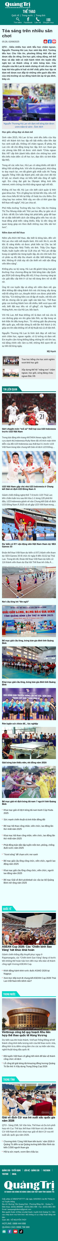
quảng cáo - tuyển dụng (11, 1170)
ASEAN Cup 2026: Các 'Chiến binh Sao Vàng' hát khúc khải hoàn (27, 948)
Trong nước (27, 15)
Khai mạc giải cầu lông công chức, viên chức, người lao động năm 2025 (29, 871)
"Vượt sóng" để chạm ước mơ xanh (21, 854)
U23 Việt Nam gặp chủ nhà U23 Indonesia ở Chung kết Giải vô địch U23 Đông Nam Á (27, 487)
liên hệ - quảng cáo (31, 1170)
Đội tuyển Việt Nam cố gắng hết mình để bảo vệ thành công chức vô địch (29, 1057)
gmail (14, 1173)
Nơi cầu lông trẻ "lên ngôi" (15, 601)
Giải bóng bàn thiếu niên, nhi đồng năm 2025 (24, 762)
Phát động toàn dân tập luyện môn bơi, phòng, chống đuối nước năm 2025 (29, 846)
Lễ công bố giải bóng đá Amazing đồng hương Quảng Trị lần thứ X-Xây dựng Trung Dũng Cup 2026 (29, 1064)
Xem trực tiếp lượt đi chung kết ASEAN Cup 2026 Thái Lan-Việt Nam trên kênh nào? (30, 979)
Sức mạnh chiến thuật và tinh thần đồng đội (24, 819)
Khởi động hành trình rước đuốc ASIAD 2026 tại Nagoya (27, 972)
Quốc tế (15, 15)
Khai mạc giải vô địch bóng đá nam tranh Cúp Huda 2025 (28, 811)
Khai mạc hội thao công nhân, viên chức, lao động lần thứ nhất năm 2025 (29, 837)
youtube (5, 1173)
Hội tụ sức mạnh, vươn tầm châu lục (21, 1152)
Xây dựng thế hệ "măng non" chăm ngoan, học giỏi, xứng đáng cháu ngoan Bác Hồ (38, 373)
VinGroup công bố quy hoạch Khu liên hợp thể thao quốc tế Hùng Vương (26, 1033)
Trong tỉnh (40, 15)
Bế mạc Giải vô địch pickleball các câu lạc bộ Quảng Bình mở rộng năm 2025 (29, 881)
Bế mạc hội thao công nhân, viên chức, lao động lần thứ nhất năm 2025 (28, 827)
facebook (46, 1170)
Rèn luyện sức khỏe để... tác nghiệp (20, 723)
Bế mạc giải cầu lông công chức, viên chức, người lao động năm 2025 (29, 862)
